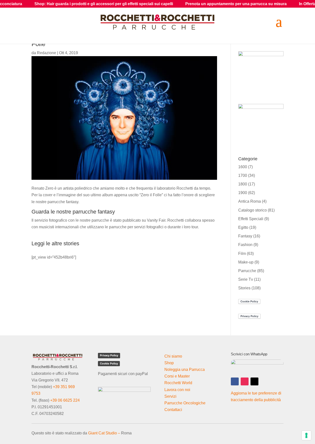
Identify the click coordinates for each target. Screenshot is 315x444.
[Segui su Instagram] (245, 381)
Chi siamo (173, 356)
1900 (242, 193)
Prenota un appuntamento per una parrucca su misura (219, 4)
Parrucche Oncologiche (184, 403)
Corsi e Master (177, 376)
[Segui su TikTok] (254, 381)
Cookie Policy (109, 363)
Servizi (170, 396)
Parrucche (247, 271)
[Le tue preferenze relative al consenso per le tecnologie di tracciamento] (306, 435)
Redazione (46, 53)
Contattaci (173, 410)
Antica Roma (249, 201)
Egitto (243, 227)
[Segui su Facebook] (235, 381)
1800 (242, 184)
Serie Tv (245, 279)
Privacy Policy (109, 355)
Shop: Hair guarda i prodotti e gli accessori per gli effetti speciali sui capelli (87, 4)
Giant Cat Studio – (104, 433)
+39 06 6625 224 (65, 400)
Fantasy (245, 236)
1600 (242, 167)
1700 (242, 175)
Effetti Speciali (250, 219)
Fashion (245, 245)
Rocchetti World (178, 383)
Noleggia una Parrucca (184, 369)
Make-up (245, 262)
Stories (244, 288)
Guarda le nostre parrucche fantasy (73, 212)
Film (242, 253)
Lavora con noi (177, 390)
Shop (169, 363)
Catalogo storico (252, 210)
